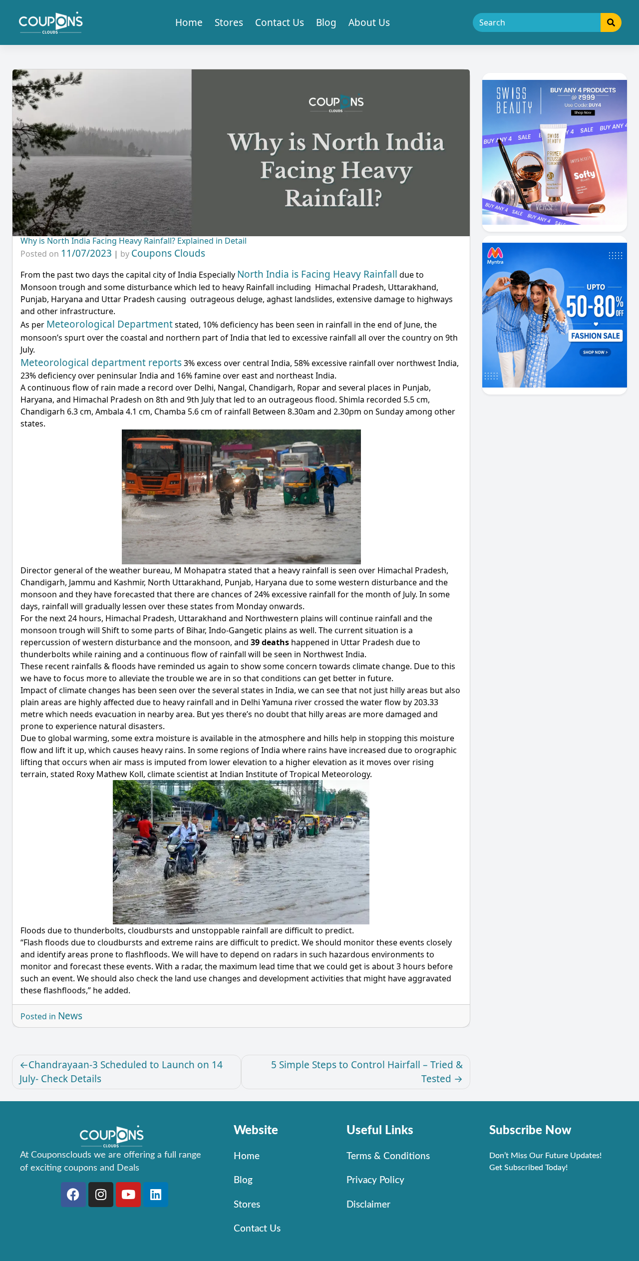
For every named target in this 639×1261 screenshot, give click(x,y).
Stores (229, 22)
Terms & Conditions (388, 1156)
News (70, 1015)
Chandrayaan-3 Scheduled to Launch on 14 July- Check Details (121, 1072)
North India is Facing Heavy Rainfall (317, 274)
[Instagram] (100, 1194)
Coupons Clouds (168, 253)
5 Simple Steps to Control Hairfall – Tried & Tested (367, 1072)
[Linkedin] (155, 1194)
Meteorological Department (109, 324)
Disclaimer (368, 1205)
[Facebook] (73, 1194)
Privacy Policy (375, 1180)
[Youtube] (128, 1194)
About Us (369, 22)
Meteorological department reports (101, 362)
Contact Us (279, 22)
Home (189, 22)
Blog (326, 22)
